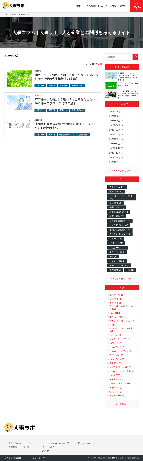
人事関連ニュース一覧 (19, 447)
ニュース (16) (115, 238)
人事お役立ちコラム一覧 (20, 443)
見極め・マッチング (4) (120, 351)
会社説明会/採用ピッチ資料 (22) (121, 307)
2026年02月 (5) (116, 134)
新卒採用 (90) (115, 203)
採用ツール (63, 86)
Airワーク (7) (115, 343)
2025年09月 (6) (116, 157)
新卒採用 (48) (115, 299)
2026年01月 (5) (116, 139)
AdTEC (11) (114, 325)
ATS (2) (128, 367)
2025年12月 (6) (116, 143)
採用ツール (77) (116, 207)
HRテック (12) (116, 243)
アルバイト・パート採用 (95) (121, 197)
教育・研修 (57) (116, 216)
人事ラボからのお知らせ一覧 (55, 443)
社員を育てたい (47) (118, 225)
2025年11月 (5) (116, 148)
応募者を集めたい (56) (119, 221)
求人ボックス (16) (117, 317)
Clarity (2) (113, 371)
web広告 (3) (115, 367)
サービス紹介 (111, 6)
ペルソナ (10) (115, 335)
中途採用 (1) (115, 270)
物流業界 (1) (115, 391)
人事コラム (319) (117, 187)
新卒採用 (52, 86)
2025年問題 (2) (116, 375)
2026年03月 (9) (116, 130)
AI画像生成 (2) (116, 379)
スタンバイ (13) (116, 321)
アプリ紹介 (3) (116, 355)
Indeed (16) (114, 313)
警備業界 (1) (115, 387)
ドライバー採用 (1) (118, 395)
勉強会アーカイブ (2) (119, 265)
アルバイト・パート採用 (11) (121, 329)
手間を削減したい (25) (119, 229)
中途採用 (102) (116, 191)
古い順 (99, 64)
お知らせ (79, 6)
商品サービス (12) (117, 247)
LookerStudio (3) (117, 359)
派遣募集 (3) (115, 363)
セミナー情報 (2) (117, 261)
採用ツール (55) (116, 295)
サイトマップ (38, 458)
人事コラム (40, 86)
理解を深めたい (78, 86)
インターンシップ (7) (119, 339)
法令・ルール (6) (117, 252)
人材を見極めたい (82, 135)
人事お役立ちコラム (95, 6)
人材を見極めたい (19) (119, 234)
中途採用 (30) (115, 303)
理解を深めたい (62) (118, 212)
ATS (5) (112, 256)
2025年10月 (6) (116, 153)
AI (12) (131, 321)
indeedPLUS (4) (116, 347)
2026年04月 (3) (116, 125)
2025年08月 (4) (116, 162)
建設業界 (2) (128, 371)
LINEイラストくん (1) (119, 383)
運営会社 (123, 6)
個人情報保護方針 (12, 458)
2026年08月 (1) (116, 111)
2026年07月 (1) (116, 116)
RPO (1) (130, 270)
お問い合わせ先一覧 (85, 443)
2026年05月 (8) (116, 120)
